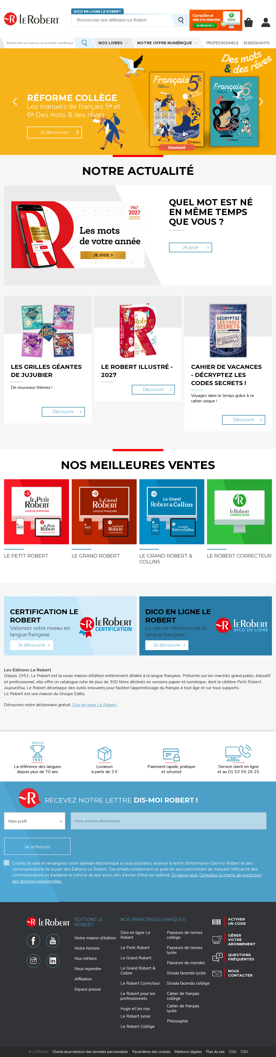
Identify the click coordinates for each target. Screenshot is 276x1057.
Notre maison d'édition (95, 938)
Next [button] (261, 102)
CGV (244, 1051)
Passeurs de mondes (186, 963)
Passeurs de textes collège (184, 935)
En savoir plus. (185, 875)
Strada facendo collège (188, 983)
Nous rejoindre (87, 968)
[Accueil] (31, 18)
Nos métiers (85, 958)
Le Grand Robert (135, 958)
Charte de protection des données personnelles (90, 1051)
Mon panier (248, 22)
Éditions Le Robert (88, 922)
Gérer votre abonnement (242, 939)
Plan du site (215, 1051)
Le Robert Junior (135, 1016)
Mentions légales (188, 1051)
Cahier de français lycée (183, 1009)
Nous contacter (240, 973)
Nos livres (110, 42)
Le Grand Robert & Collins (137, 971)
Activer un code (237, 921)
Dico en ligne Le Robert (97, 11)
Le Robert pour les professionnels (137, 996)
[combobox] (35, 818)
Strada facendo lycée (186, 973)
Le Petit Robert (135, 947)
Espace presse (87, 989)
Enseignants (257, 43)
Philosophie (177, 1021)
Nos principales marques (152, 919)
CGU (232, 1051)
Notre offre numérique (164, 42)
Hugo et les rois (135, 1008)
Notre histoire (87, 948)
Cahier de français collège (183, 996)
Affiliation (83, 979)
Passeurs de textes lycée (184, 950)
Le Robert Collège (137, 1026)
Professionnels (222, 43)
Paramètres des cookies (151, 1051)
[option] (138, 101)
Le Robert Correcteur (140, 983)
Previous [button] (15, 102)
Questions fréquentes (241, 957)
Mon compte (266, 22)
